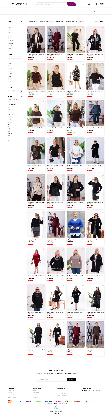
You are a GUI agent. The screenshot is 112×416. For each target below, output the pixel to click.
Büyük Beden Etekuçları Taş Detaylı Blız (36, 128)
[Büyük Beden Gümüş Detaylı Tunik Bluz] (95, 224)
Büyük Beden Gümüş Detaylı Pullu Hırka (95, 54)
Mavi (10, 30)
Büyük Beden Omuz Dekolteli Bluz (95, 202)
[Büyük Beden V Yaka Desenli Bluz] (56, 260)
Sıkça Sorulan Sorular (13, 395)
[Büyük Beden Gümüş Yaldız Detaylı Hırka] (95, 260)
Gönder (71, 379)
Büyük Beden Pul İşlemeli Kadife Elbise (75, 91)
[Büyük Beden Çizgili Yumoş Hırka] (36, 187)
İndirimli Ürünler (13, 99)
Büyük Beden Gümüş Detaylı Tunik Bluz (95, 239)
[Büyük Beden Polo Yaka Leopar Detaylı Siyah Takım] (76, 39)
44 (10, 76)
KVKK (58, 398)
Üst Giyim (72, 11)
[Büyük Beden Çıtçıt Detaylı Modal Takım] (56, 224)
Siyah (10, 45)
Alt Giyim (94, 11)
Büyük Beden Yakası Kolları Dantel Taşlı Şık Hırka (75, 202)
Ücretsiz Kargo (12, 104)
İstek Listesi (35, 397)
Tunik (9, 137)
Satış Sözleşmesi (12, 397)
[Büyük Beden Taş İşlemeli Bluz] (95, 76)
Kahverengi (12, 32)
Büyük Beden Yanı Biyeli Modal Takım (56, 54)
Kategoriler (11, 114)
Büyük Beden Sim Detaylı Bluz (56, 128)
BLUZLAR (35, 11)
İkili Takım (10, 138)
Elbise (64, 11)
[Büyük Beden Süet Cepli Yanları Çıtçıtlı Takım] (56, 334)
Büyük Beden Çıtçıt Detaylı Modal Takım (56, 239)
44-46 (10, 78)
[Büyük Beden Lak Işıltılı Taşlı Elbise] (95, 297)
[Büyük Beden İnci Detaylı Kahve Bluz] (36, 76)
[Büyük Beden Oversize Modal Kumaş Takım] (95, 113)
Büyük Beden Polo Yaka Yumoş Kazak (75, 275)
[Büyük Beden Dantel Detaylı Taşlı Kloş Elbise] (36, 334)
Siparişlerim (35, 392)
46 (10, 81)
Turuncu (11, 40)
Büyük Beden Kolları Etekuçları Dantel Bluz (75, 128)
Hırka (9, 131)
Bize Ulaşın (10, 392)
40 (10, 65)
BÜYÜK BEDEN (12, 116)
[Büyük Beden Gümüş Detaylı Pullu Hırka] (95, 39)
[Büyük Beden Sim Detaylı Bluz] (56, 113)
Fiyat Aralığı (11, 88)
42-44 (10, 73)
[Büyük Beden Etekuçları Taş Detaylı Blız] (36, 113)
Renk (9, 21)
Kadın (101, 11)
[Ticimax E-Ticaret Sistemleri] (56, 413)
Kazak (9, 122)
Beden (10, 54)
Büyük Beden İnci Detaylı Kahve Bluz (36, 91)
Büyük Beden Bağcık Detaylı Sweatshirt (36, 239)
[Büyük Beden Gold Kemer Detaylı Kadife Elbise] (36, 260)
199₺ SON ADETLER (83, 11)
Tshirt (9, 126)
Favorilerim (35, 395)
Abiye (9, 128)
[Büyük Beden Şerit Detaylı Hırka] (36, 39)
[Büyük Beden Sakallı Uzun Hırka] (95, 150)
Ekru (10, 37)
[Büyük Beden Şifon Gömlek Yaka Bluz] (76, 224)
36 (10, 60)
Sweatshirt (10, 133)
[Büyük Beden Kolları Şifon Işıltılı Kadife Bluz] (56, 187)
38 (10, 63)
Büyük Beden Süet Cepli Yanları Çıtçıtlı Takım (56, 349)
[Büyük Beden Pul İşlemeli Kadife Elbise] (76, 76)
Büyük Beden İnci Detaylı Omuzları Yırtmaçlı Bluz (56, 165)
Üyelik (34, 390)
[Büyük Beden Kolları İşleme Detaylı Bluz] (76, 150)
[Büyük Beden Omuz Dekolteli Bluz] (95, 187)
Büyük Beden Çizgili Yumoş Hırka (36, 202)
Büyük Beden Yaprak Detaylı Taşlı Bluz (36, 165)
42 (10, 71)
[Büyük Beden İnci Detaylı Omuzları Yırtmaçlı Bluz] (56, 150)
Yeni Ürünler (12, 101)
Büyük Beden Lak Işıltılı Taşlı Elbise (95, 312)
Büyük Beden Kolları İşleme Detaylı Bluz (75, 165)
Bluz (9, 124)
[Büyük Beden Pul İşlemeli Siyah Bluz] (56, 76)
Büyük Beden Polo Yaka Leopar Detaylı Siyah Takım (75, 54)
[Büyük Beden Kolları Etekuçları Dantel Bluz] (76, 113)
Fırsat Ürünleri (12, 107)
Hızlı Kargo (12, 109)
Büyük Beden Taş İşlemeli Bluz (95, 91)
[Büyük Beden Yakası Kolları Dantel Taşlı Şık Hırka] (76, 187)
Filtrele (21, 91)
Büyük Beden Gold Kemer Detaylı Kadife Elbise (36, 275)
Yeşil (10, 35)
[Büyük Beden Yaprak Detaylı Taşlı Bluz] (36, 150)
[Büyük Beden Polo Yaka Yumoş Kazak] (76, 260)
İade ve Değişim (61, 393)
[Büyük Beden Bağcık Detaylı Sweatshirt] (36, 224)
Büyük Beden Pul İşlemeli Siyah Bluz (56, 91)
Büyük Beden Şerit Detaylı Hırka (36, 54)
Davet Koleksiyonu (54, 11)
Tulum (9, 135)
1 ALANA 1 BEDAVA (13, 11)
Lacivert (11, 43)
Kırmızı (11, 48)
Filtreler (10, 96)
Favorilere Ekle (44, 28)
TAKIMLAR (43, 11)
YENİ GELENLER (24, 11)
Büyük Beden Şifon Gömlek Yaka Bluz (75, 239)
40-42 (10, 68)
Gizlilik (59, 391)
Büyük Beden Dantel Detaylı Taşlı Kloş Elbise (36, 349)
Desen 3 (11, 51)
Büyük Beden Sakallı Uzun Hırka (95, 165)
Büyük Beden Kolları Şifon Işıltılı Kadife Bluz (56, 202)
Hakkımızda (11, 390)
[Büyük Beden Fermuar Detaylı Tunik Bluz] (36, 297)
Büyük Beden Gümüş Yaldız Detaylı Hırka (95, 275)
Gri (10, 27)
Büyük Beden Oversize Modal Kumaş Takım (95, 128)
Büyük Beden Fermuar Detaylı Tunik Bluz (36, 312)
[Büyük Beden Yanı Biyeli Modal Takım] (56, 39)
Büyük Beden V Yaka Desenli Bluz (56, 275)
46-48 (10, 84)
